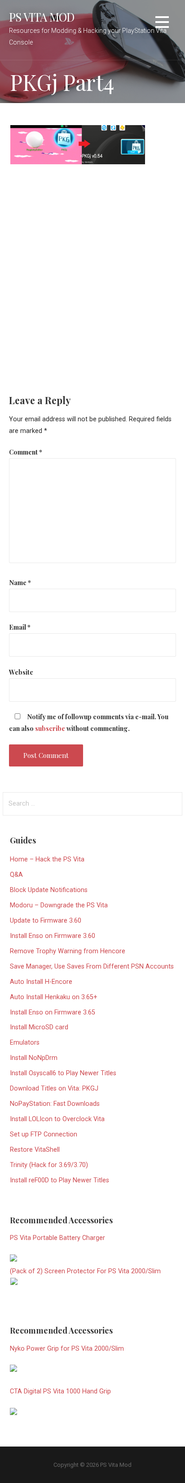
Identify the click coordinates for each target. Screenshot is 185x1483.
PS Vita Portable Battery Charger (57, 1238)
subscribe (50, 728)
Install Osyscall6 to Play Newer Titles (63, 1073)
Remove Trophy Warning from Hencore (67, 951)
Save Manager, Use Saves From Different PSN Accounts (92, 966)
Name (20, 582)
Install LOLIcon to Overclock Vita (57, 1119)
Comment (25, 451)
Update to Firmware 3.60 (45, 920)
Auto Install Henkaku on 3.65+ (53, 997)
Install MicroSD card (39, 1027)
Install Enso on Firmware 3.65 (52, 1012)
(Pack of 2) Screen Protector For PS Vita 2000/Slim (85, 1271)
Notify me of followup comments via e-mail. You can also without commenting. (88, 722)
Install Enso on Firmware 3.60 (52, 936)
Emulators (25, 1042)
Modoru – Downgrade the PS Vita (59, 905)
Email (20, 626)
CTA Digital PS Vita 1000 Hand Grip (60, 1391)
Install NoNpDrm (33, 1058)
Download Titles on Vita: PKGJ (54, 1088)
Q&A (16, 875)
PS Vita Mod (42, 16)
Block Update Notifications (49, 890)
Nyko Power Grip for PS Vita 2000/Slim (67, 1348)
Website (21, 671)
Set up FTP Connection (43, 1134)
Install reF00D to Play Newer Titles (59, 1180)
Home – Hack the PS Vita (47, 859)
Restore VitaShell (35, 1150)
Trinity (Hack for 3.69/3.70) (49, 1165)
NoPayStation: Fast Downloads (55, 1104)
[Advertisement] (92, 273)
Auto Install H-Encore (41, 982)
